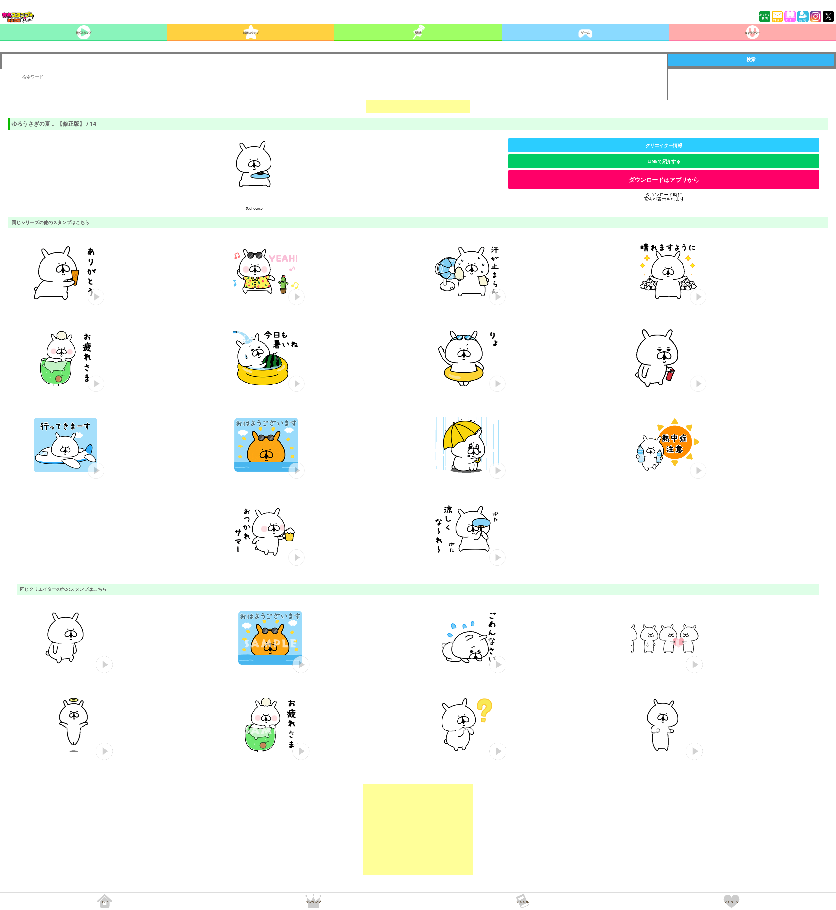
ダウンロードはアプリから (664, 179)
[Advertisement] (418, 829)
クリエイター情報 (664, 145)
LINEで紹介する (664, 161)
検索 (751, 59)
